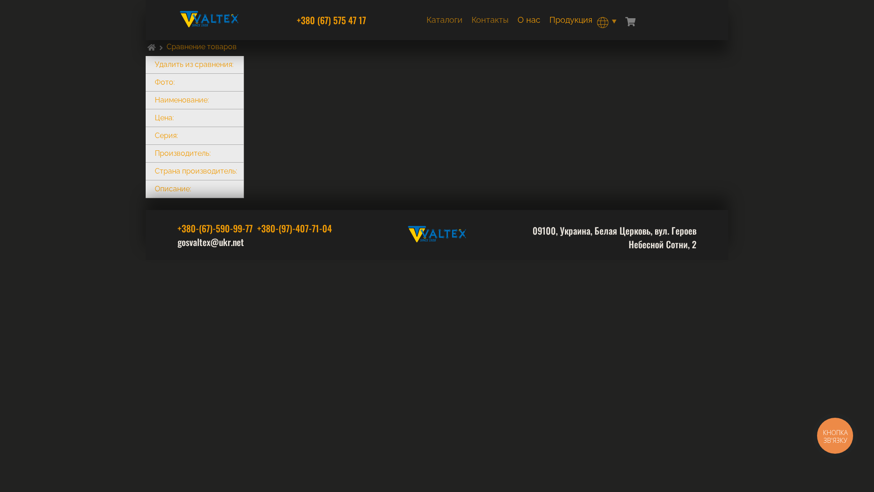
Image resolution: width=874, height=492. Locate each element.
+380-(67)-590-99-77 (215, 228)
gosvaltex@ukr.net (211, 241)
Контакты (490, 20)
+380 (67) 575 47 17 (331, 20)
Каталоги (444, 20)
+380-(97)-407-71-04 (294, 228)
